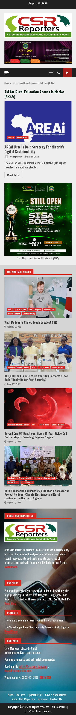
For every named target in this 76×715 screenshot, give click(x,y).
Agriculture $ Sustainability (20, 478)
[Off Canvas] (6, 72)
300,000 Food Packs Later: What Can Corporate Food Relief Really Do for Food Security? (38, 351)
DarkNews (30, 711)
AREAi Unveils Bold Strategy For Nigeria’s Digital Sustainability (38, 121)
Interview (43, 699)
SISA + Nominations (55, 695)
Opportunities (35, 695)
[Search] (58, 72)
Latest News (22, 137)
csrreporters (16, 156)
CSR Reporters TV (67, 72)
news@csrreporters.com (17, 671)
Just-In (11, 137)
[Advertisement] (38, 52)
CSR (9, 309)
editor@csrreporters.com (33, 666)
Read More (13, 175)
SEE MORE (45, 677)
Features (20, 695)
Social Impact (14, 313)
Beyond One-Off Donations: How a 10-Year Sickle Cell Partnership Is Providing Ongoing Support (38, 408)
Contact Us (56, 699)
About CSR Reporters (23, 699)
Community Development (18, 367)
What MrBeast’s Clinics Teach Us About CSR (38, 297)
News (10, 695)
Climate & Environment (45, 478)
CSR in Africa (20, 309)
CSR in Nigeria (35, 309)
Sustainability (28, 313)
